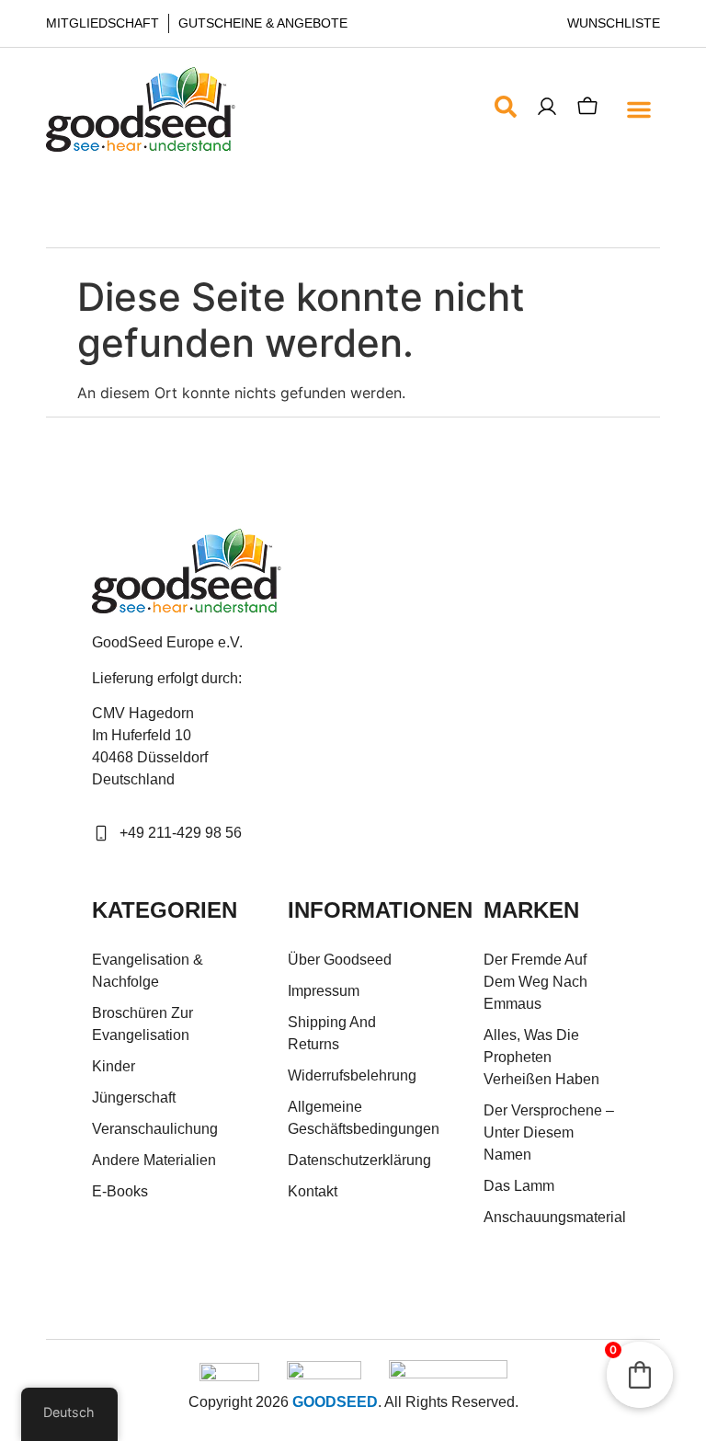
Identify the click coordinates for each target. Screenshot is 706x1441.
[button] (638, 109)
